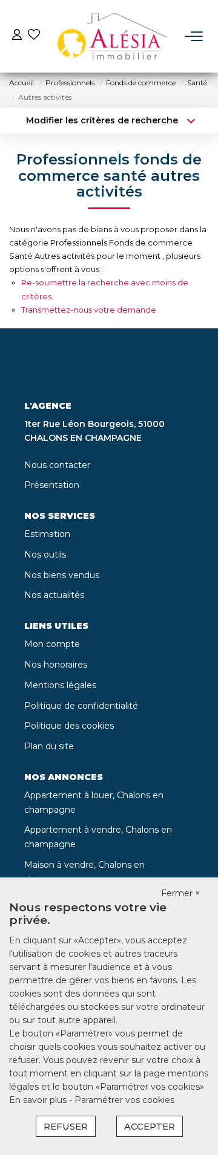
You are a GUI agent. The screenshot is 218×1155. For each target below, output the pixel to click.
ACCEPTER (149, 1126)
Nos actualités (54, 595)
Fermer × (180, 893)
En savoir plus (39, 1100)
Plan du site (49, 746)
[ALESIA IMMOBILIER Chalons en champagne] (112, 36)
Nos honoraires (55, 664)
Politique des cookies (69, 725)
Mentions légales (60, 685)
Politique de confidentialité (81, 705)
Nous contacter (57, 465)
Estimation (47, 534)
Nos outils (45, 554)
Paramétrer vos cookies (124, 1100)
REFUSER (66, 1126)
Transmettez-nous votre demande (88, 309)
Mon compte (52, 644)
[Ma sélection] (34, 36)
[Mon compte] (17, 36)
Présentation (51, 485)
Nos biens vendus (61, 575)
